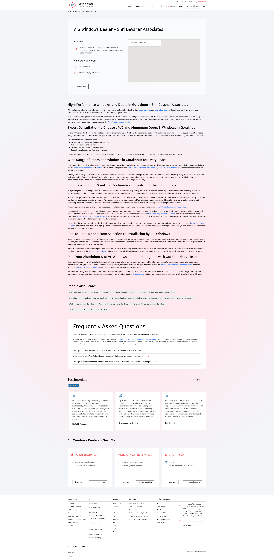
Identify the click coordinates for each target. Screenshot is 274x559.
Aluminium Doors (95, 515)
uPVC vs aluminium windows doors (173, 207)
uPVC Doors (93, 504)
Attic (113, 532)
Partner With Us (73, 522)
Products (147, 6)
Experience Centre (74, 516)
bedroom (88, 168)
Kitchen (115, 510)
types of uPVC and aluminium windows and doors (137, 339)
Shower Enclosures (95, 530)
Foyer (114, 528)
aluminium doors (162, 110)
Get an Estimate (193, 6)
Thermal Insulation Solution (138, 516)
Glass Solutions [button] (161, 6)
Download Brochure (164, 519)
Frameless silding (95, 538)
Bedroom (115, 507)
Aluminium (93, 512)
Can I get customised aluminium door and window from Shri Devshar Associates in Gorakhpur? (112, 361)
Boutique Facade (95, 523)
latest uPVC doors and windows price (176, 264)
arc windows (152, 168)
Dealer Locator (162, 510)
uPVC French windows (137, 168)
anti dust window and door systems (92, 216)
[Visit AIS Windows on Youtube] (83, 546)
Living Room (116, 504)
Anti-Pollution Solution (136, 504)
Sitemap (70, 556)
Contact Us (161, 522)
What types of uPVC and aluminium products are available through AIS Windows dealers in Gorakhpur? (116, 334)
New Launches (73, 513)
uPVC (91, 499)
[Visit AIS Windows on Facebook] (69, 546)
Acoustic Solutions (135, 507)
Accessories (93, 542)
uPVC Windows (94, 507)
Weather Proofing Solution (138, 519)
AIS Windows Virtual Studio (77, 519)
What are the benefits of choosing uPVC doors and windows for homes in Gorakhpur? (109, 356)
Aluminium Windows (96, 519)
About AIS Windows (74, 507)
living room (78, 168)
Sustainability (161, 513)
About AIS (71, 504)
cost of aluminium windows (88, 267)
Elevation (115, 525)
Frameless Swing (95, 534)
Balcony (115, 516)
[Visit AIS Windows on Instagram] (72, 546)
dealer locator (139, 274)
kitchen (99, 168)
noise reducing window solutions (161, 214)
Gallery (70, 525)
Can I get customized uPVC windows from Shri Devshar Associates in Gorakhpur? (107, 350)
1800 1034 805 (187, 525)
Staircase (115, 522)
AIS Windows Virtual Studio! (119, 122)
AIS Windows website (97, 251)
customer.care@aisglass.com (192, 521)
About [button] (172, 6)
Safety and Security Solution (139, 513)
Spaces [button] (138, 6)
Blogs (181, 6)
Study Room (116, 519)
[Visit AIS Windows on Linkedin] (76, 546)
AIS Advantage (73, 510)
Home (129, 6)
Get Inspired (161, 516)
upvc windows (145, 110)
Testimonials (161, 507)
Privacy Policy (71, 552)
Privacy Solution (134, 510)
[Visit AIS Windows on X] (80, 546)
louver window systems (168, 168)
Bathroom (115, 513)
